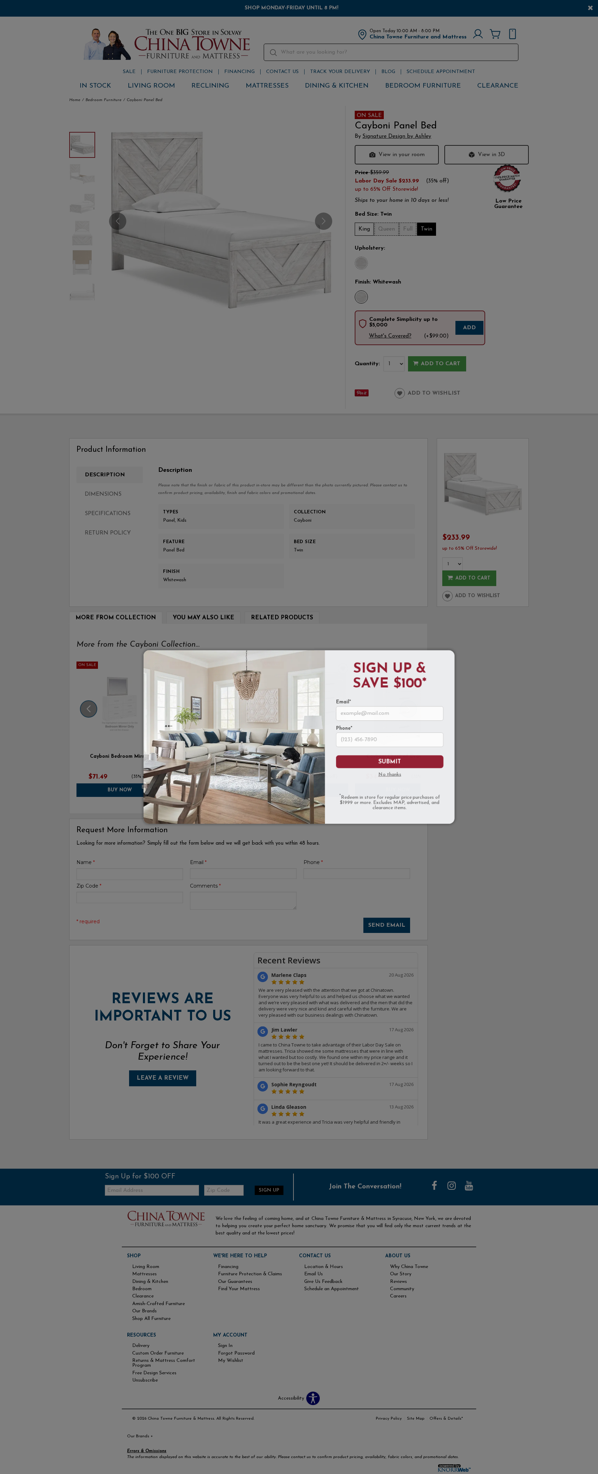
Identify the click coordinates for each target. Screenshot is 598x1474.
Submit (390, 762)
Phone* (344, 728)
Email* (343, 702)
